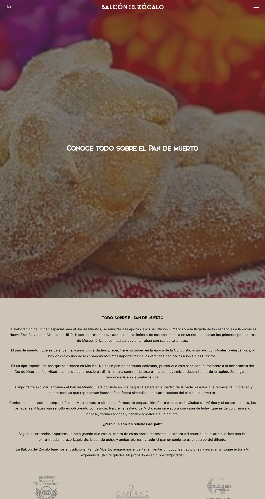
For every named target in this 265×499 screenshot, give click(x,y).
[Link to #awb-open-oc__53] (256, 6)
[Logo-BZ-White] (132, 5)
